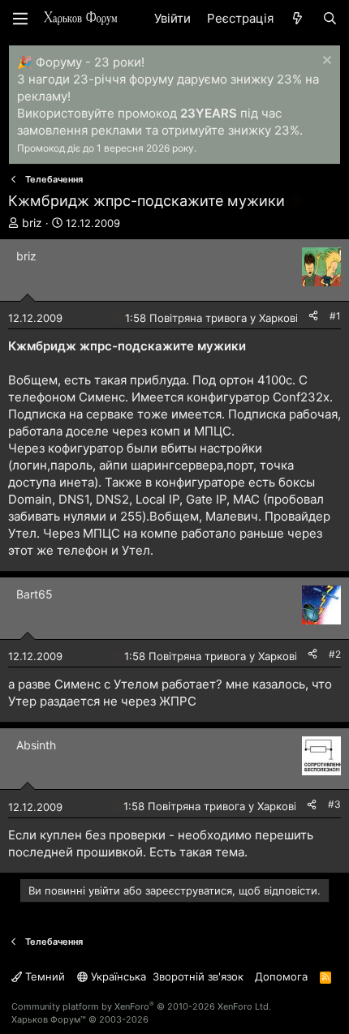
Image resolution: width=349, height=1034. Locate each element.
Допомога (281, 976)
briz (32, 223)
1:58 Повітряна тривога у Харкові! (213, 317)
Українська (117, 976)
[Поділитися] (313, 316)
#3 (334, 804)
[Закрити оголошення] (325, 62)
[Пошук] (330, 18)
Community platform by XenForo (141, 1006)
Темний (43, 976)
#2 (335, 654)
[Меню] (20, 18)
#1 (335, 316)
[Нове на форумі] (297, 18)
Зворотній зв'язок (198, 976)
